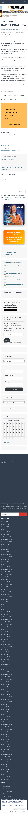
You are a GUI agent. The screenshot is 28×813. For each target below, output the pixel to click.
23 (10, 435)
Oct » (8, 442)
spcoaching (7, 150)
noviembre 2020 (7, 619)
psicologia (18, 148)
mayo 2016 (6, 684)
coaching (5, 147)
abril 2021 (5, 606)
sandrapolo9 (17, 29)
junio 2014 (6, 737)
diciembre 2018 (7, 642)
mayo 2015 (6, 709)
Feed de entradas (7, 791)
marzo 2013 (6, 774)
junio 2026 (6, 524)
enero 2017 (6, 672)
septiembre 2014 (7, 729)
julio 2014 (5, 734)
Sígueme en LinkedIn (10, 253)
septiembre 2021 (7, 597)
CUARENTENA (10, 147)
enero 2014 (6, 749)
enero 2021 (6, 614)
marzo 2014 (6, 744)
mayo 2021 (6, 604)
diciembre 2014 (7, 722)
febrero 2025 (6, 549)
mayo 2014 (6, 739)
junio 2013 (6, 767)
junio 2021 (6, 602)
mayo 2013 (6, 769)
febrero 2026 (6, 532)
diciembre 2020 (7, 617)
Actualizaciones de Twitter (13, 799)
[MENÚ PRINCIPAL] (3, 2)
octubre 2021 (6, 594)
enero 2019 (6, 639)
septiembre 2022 (7, 584)
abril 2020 (5, 627)
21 (4, 435)
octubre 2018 (6, 644)
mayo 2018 (6, 652)
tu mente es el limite (15, 150)
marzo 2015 (6, 714)
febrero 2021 (6, 611)
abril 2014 (5, 742)
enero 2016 (6, 692)
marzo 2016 (6, 689)
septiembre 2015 (7, 702)
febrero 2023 (6, 582)
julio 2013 (5, 764)
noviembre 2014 (7, 724)
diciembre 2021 (7, 591)
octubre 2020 (6, 622)
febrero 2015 (6, 717)
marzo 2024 (6, 564)
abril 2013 (5, 772)
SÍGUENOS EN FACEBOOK (13, 292)
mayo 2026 (6, 526)
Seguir (7, 340)
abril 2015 (5, 712)
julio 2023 (5, 579)
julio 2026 (5, 521)
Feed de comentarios (8, 793)
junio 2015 (6, 707)
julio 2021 (5, 599)
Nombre (10, 375)
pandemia (12, 148)
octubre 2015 (6, 699)
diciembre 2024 (7, 554)
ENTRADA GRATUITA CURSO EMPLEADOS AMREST (9, 158)
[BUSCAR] (25, 2)
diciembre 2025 (7, 537)
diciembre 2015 (7, 694)
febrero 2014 (6, 747)
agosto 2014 (6, 732)
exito (2, 148)
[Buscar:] (10, 514)
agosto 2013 (6, 762)
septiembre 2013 (7, 759)
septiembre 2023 (7, 574)
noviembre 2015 (7, 697)
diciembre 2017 (7, 662)
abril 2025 (5, 546)
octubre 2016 (6, 677)
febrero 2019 (6, 637)
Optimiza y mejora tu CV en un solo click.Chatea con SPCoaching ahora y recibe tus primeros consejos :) (14, 237)
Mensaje (7, 382)
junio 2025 (6, 544)
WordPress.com (7, 796)
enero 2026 (6, 534)
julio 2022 (5, 586)
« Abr (5, 442)
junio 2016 (6, 682)
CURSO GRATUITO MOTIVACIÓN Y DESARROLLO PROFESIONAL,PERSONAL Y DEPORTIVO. (12, 167)
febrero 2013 (6, 777)
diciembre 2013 (7, 752)
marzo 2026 (6, 529)
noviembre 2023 (7, 569)
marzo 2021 (6, 609)
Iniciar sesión (6, 788)
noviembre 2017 (7, 664)
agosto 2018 (6, 649)
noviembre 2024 (7, 557)
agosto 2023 (6, 577)
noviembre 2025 (7, 539)
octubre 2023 (6, 571)
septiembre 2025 (7, 541)
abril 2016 (5, 687)
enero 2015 (6, 719)
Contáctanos (14, 389)
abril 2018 (5, 654)
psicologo (23, 148)
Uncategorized (6, 145)
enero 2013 (6, 779)
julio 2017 (5, 667)
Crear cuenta (6, 786)
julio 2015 (5, 704)
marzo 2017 (6, 669)
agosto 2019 (6, 631)
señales (3, 150)
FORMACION (7, 148)
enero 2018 (6, 659)
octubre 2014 (6, 727)
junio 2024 (6, 561)
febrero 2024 (6, 566)
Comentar (21, 191)
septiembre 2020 (7, 624)
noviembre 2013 (7, 754)
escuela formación (19, 147)
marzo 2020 (6, 629)
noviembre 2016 (7, 674)
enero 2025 (6, 552)
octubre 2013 (6, 757)
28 (4, 438)
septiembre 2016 (7, 679)
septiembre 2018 (7, 647)
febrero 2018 (6, 657)
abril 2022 (5, 589)
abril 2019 (5, 634)
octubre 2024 (6, 559)
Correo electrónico (10, 369)
